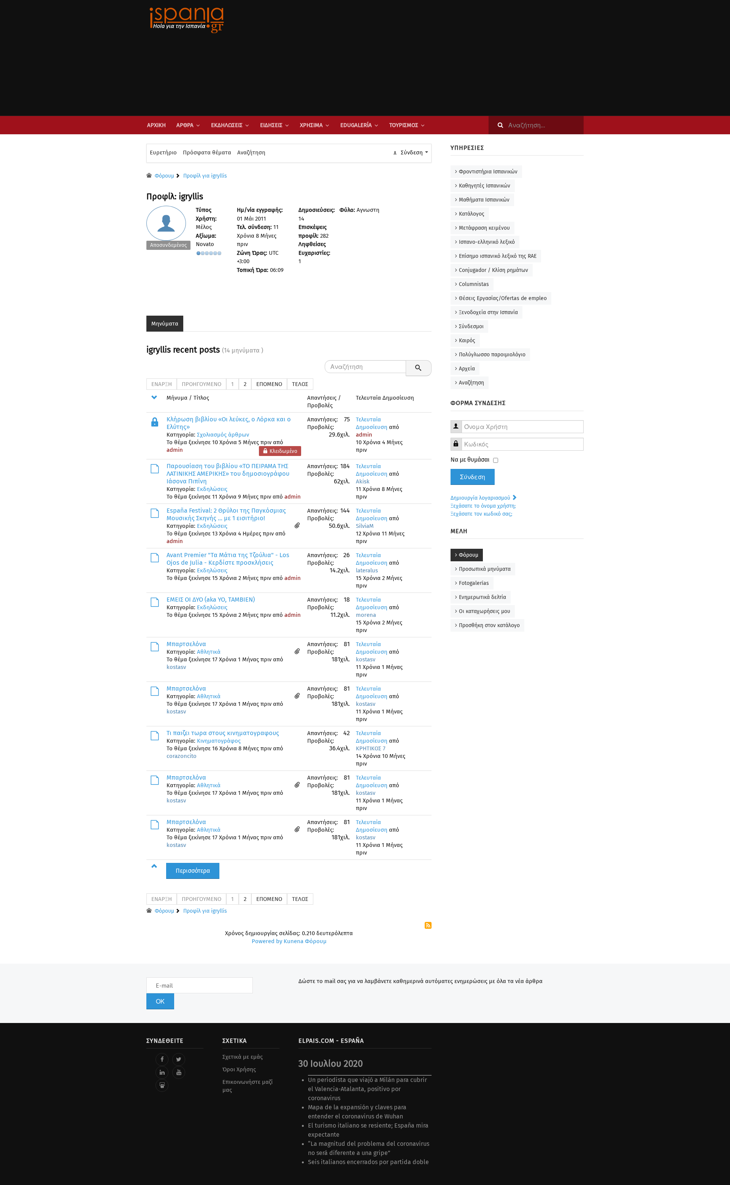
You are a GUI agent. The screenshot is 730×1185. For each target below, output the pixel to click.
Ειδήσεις (271, 125)
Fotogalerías (474, 583)
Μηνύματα (164, 323)
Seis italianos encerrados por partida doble (368, 1162)
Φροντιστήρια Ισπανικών (488, 171)
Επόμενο (269, 384)
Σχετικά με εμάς (242, 1056)
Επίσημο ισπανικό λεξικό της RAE (497, 256)
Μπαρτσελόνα (186, 644)
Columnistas (474, 284)
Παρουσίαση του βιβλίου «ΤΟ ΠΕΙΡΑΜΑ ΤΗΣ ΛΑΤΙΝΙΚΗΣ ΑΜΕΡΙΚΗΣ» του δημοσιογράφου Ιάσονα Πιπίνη (228, 473)
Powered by (267, 941)
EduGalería (356, 125)
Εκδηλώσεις (227, 125)
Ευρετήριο (163, 152)
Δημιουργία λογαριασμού (481, 498)
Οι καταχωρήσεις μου (484, 611)
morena (366, 615)
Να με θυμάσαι (470, 459)
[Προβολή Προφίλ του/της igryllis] (168, 229)
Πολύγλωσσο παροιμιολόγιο (492, 354)
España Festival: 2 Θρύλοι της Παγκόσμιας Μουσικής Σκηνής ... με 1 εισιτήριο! (226, 514)
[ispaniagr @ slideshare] (162, 1085)
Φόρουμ (468, 555)
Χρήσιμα (311, 125)
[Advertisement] (441, 58)
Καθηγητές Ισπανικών (484, 186)
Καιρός (467, 340)
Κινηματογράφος (219, 740)
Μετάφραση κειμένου (484, 228)
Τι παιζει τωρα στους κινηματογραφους (223, 733)
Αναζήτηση (251, 152)
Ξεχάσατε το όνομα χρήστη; (483, 506)
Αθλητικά (209, 651)
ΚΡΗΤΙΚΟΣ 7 (371, 748)
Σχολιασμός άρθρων (223, 434)
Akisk (363, 481)
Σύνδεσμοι (471, 326)
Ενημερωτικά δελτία (482, 597)
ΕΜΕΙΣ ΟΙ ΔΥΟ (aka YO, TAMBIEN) (211, 599)
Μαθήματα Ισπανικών (484, 200)
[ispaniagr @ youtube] (178, 1072)
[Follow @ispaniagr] (178, 1059)
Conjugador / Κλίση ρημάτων (493, 270)
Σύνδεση (472, 477)
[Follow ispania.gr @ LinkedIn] (162, 1072)
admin (175, 449)
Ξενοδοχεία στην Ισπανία (488, 312)
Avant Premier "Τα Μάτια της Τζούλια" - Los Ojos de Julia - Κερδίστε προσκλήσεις (228, 558)
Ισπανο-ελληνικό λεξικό (487, 242)
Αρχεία (467, 368)
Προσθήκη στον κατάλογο (489, 625)
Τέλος (300, 384)
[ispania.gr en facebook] (162, 1059)
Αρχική (156, 125)
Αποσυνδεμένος (168, 245)
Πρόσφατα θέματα (207, 152)
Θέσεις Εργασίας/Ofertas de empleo (503, 298)
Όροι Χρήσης (239, 1069)
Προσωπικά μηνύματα (485, 569)
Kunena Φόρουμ (305, 941)
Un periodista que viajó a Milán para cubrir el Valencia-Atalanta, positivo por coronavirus (367, 1089)
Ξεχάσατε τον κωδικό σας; (481, 514)
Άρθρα (185, 125)
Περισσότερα (193, 870)
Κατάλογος (471, 214)
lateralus (367, 570)
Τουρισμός (403, 125)
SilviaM (365, 526)
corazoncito (182, 756)
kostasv (176, 667)
